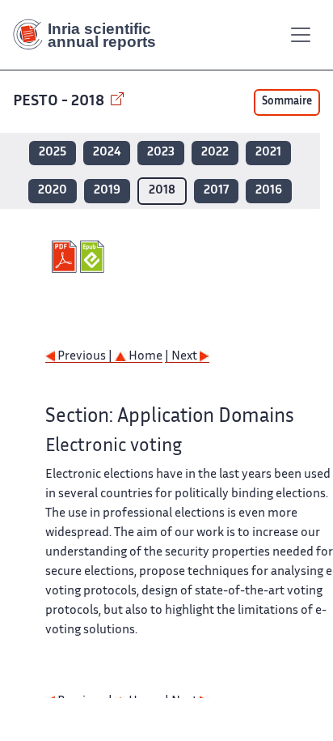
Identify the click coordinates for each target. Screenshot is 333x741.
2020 (52, 190)
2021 (268, 152)
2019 (107, 190)
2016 (268, 190)
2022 (215, 152)
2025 (52, 152)
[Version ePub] (94, 257)
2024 (106, 152)
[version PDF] (66, 257)
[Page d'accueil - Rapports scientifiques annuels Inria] (90, 34)
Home (144, 356)
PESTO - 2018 (60, 102)
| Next (182, 356)
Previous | (85, 356)
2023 (161, 152)
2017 (216, 190)
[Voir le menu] (300, 35)
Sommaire (287, 102)
